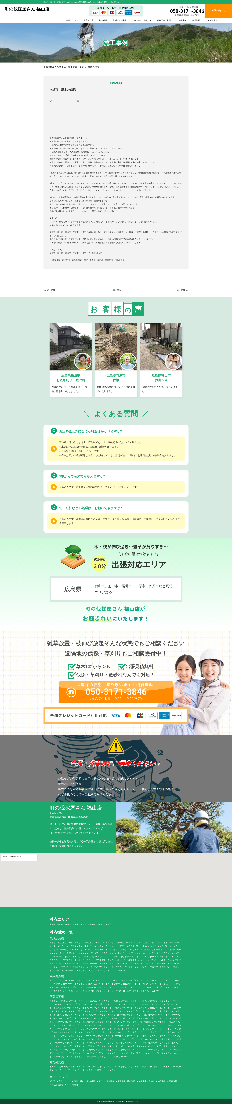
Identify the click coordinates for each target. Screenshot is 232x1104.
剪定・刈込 (88, 20)
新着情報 (196, 20)
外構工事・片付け (165, 20)
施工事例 (182, 20)
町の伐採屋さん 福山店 (113, 1101)
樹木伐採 (103, 20)
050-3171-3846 (187, 11)
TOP (53, 1081)
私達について (72, 20)
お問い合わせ (72, 1084)
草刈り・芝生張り (120, 20)
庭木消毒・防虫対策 (143, 20)
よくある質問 (212, 20)
